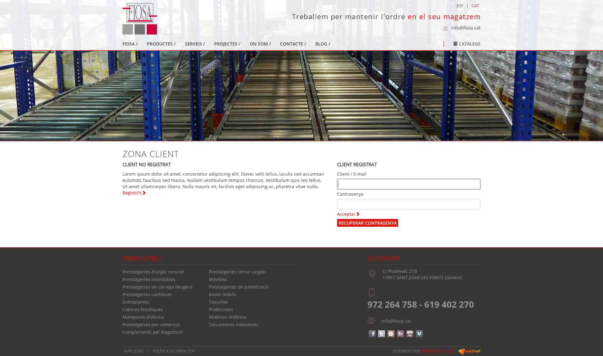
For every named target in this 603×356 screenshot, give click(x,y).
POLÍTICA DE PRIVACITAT (174, 351)
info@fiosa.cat (466, 28)
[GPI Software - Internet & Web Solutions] (470, 351)
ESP (460, 5)
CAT (475, 5)
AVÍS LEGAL (134, 351)
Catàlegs (469, 44)
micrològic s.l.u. (438, 351)
